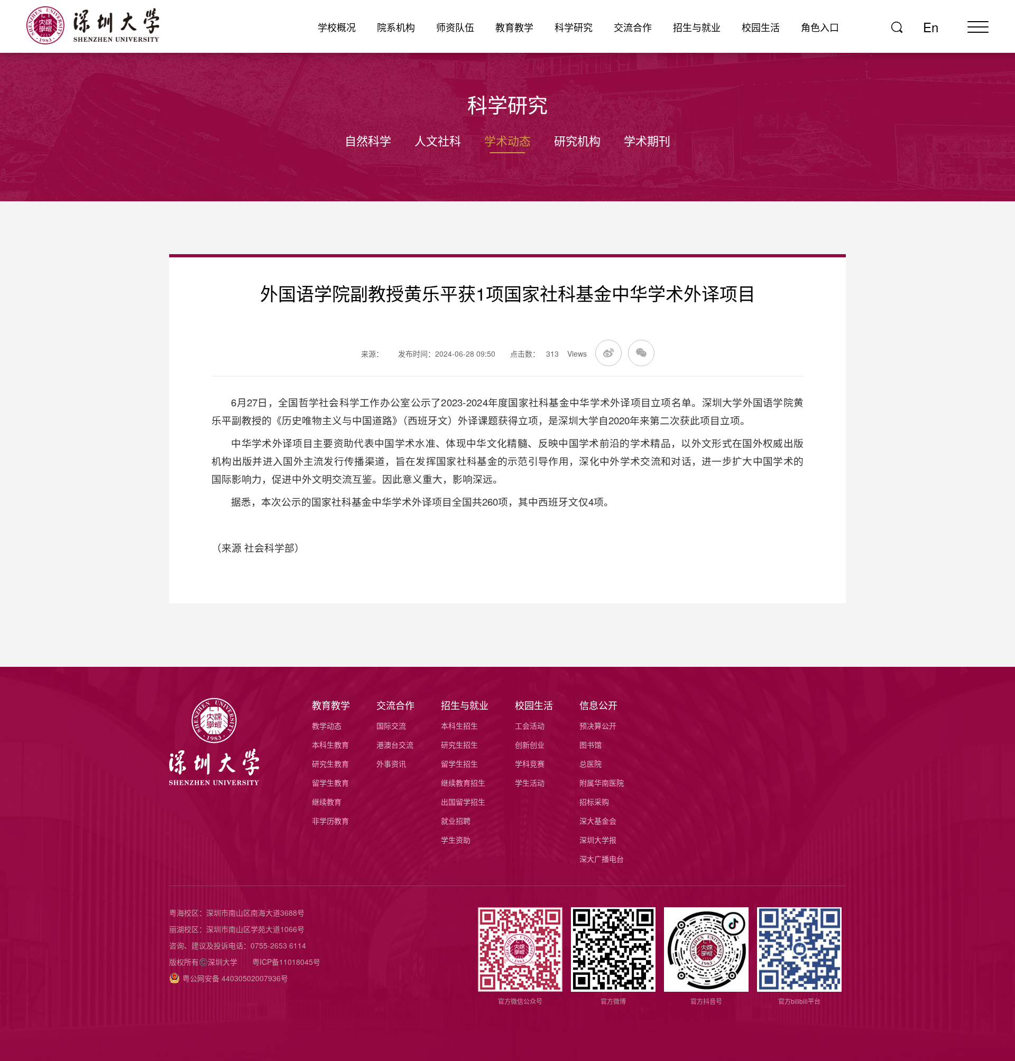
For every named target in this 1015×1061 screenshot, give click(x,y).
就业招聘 (455, 820)
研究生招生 (459, 744)
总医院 (590, 763)
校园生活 (761, 27)
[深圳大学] (105, 25)
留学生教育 (330, 782)
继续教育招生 (463, 782)
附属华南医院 (601, 782)
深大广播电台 (601, 858)
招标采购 (594, 801)
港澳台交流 (394, 744)
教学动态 (327, 725)
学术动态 (507, 140)
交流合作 (633, 27)
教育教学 (514, 27)
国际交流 (391, 725)
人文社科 (437, 140)
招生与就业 (697, 27)
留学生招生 (459, 763)
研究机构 (577, 140)
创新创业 (530, 744)
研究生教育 (330, 763)
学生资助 (455, 839)
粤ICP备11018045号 (286, 961)
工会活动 (530, 725)
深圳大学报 (597, 839)
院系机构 (396, 27)
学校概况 (337, 27)
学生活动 (530, 782)
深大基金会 (597, 820)
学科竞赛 (530, 763)
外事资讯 (391, 763)
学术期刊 (647, 140)
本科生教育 (330, 744)
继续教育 (327, 801)
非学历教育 (330, 820)
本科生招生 (459, 725)
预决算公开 (597, 725)
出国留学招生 (463, 801)
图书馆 (590, 744)
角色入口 (820, 27)
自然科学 (368, 140)
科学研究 (574, 27)
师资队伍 (455, 27)
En (930, 27)
